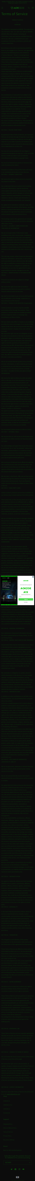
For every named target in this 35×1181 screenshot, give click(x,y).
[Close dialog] (33, 577)
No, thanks (26, 602)
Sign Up (25, 599)
